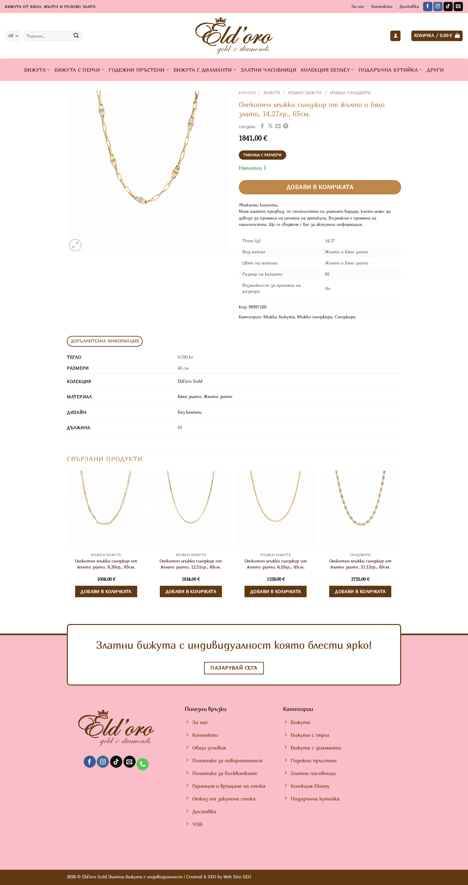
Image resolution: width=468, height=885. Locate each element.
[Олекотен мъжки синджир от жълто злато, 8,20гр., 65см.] (106, 510)
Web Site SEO (237, 876)
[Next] (399, 541)
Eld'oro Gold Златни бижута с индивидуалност (132, 876)
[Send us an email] (458, 6)
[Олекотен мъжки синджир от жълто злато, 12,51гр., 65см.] (191, 510)
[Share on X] (270, 126)
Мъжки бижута (305, 93)
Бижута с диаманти (203, 70)
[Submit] (76, 36)
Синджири (345, 317)
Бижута (35, 70)
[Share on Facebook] (262, 126)
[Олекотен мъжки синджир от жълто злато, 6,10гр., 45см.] (275, 510)
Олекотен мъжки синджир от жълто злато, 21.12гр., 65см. (360, 563)
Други (435, 70)
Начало (247, 93)
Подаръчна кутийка (388, 70)
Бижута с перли (77, 70)
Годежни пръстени (137, 70)
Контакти (382, 6)
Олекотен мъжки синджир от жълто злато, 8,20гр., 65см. (106, 563)
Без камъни (190, 412)
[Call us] (143, 764)
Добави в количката (320, 187)
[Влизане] (395, 36)
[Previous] (67, 541)
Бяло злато (189, 396)
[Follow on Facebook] (427, 6)
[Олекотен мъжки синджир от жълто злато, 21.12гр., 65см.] (360, 510)
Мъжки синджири (350, 93)
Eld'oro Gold (190, 381)
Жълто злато (218, 396)
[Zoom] (75, 245)
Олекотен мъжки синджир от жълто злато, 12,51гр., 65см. (191, 563)
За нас (357, 6)
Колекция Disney (325, 70)
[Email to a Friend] (277, 126)
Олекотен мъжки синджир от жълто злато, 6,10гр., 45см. (276, 563)
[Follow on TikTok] (448, 6)
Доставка (409, 6)
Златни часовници (268, 70)
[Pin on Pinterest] (285, 126)
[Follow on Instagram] (438, 6)
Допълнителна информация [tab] (105, 341)
